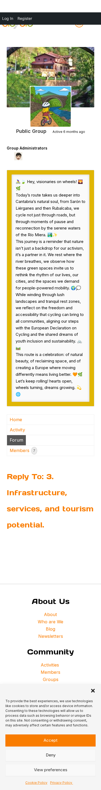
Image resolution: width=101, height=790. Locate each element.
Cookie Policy (36, 783)
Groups (50, 679)
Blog (50, 629)
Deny (50, 755)
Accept (50, 740)
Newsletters (50, 636)
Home (16, 419)
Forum (16, 440)
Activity (17, 429)
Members (22, 450)
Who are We (50, 621)
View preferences (50, 769)
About (50, 614)
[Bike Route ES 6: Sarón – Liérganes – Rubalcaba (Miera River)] (50, 106)
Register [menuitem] (25, 18)
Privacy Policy (61, 783)
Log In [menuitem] (7, 18)
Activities (50, 665)
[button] (93, 690)
